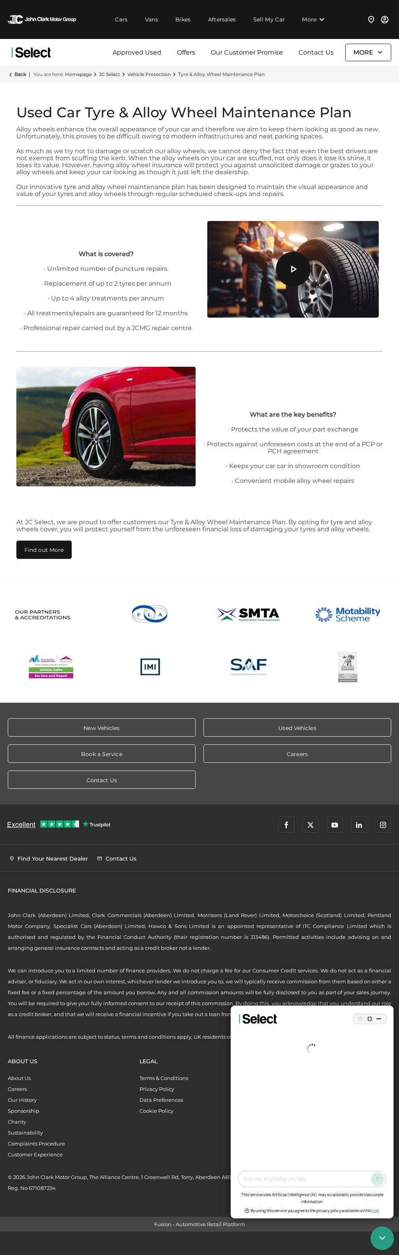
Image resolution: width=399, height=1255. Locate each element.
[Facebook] (286, 824)
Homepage (78, 74)
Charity (17, 1122)
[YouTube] (335, 824)
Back (20, 74)
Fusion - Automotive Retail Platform (199, 1224)
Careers (17, 1089)
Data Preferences (161, 1100)
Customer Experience (35, 1154)
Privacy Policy (156, 1089)
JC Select (109, 74)
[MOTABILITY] (348, 614)
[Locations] (371, 19)
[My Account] (384, 19)
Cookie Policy (156, 1111)
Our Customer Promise (247, 52)
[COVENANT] (348, 667)
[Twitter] (310, 824)
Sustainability (25, 1133)
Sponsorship (23, 1111)
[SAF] (249, 667)
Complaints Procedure (36, 1143)
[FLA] (150, 614)
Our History (22, 1100)
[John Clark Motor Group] (42, 19)
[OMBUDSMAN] (51, 667)
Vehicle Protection (149, 74)
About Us (19, 1078)
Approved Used (137, 52)
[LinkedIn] (359, 824)
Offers (186, 52)
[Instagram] (383, 824)
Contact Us (316, 52)
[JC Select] (31, 52)
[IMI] (150, 667)
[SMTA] (249, 614)
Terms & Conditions (163, 1078)
